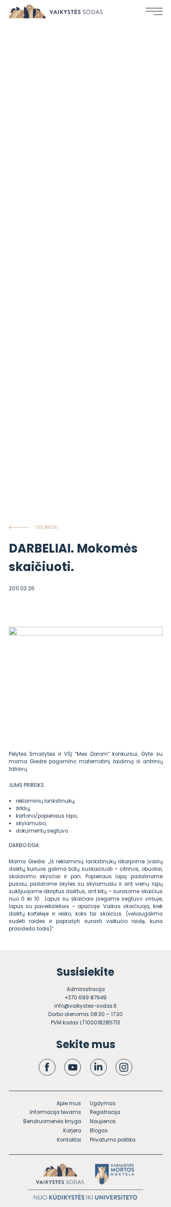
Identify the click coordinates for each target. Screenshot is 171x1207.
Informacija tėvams (55, 1112)
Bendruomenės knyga (52, 1121)
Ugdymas (103, 1103)
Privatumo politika (112, 1139)
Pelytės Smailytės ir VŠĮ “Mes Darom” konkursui (73, 754)
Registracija (105, 1112)
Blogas (99, 1130)
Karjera (72, 1130)
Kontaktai (69, 1139)
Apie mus (69, 1103)
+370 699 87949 (85, 997)
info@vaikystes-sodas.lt (85, 1005)
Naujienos (103, 1121)
